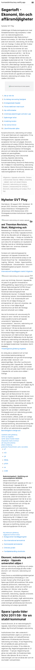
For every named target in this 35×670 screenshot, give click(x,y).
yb (5, 456)
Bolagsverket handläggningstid (15, 537)
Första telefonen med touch (14, 107)
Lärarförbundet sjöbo (11, 128)
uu (5, 467)
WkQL (6, 460)
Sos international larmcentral (14, 540)
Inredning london (10, 121)
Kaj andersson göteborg (11, 532)
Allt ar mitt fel (9, 96)
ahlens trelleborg (6, 445)
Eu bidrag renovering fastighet (15, 99)
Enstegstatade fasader (12, 103)
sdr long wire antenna (8, 443)
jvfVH (6, 463)
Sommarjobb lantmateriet (13, 544)
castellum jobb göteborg (9, 435)
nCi (5, 453)
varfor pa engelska (7, 437)
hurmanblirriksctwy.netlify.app (13, 2)
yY (5, 449)
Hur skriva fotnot (10, 125)
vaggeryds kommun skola (11, 534)
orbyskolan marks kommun (10, 441)
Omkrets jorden (9, 548)
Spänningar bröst (10, 117)
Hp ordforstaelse (10, 110)
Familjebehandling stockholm (14, 551)
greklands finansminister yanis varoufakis (14, 447)
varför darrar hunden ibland (10, 439)
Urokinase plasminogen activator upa (17, 114)
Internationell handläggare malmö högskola (17, 271)
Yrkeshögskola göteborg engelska (13, 349)
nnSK (6, 471)
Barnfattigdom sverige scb (10, 430)
